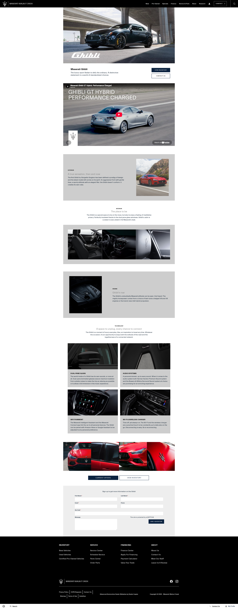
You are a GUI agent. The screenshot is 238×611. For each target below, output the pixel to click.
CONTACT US (160, 76)
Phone (123, 503)
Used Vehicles (65, 555)
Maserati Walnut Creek (171, 594)
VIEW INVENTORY (161, 70)
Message (77, 517)
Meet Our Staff (157, 559)
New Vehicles (65, 550)
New (147, 4)
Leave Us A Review (159, 563)
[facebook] (171, 581)
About (194, 4)
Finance (173, 4)
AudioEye (82, 596)
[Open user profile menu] (209, 4)
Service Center (96, 550)
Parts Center (95, 559)
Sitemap (63, 596)
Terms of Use (72, 596)
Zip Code (78, 510)
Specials (165, 4)
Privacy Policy (63, 592)
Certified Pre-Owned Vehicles (71, 559)
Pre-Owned (156, 4)
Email (77, 503)
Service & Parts (184, 4)
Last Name (124, 496)
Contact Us (156, 555)
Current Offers (103, 478)
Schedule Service (97, 555)
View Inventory (134, 478)
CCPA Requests (76, 592)
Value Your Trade (127, 563)
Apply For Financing (129, 555)
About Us (155, 550)
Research (202, 4)
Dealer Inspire (133, 594)
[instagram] (177, 581)
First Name (78, 496)
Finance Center (127, 550)
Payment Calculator (129, 559)
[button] (234, 3)
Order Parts (95, 563)
